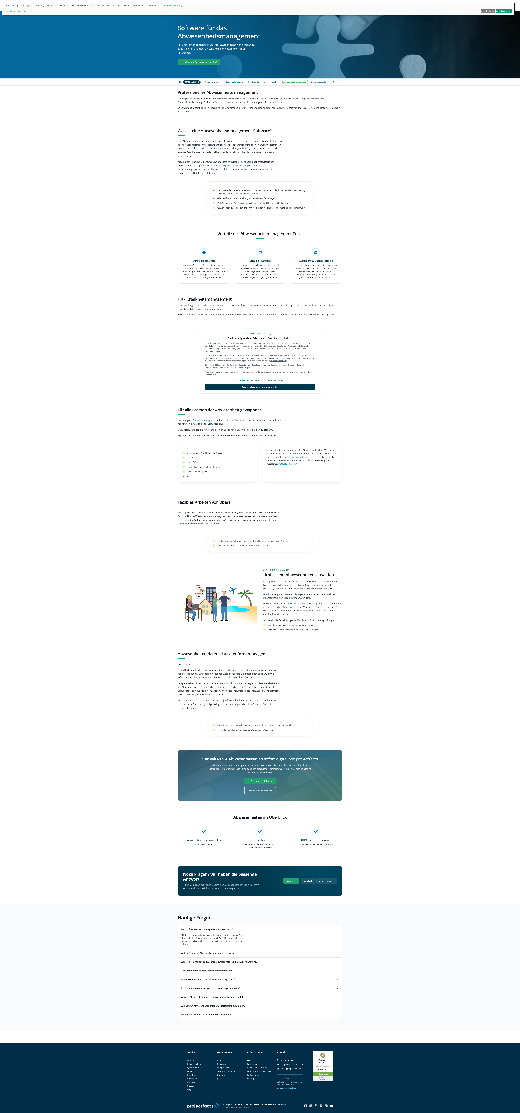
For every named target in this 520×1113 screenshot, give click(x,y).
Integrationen (223, 1067)
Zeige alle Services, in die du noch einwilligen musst (260, 380)
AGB (249, 1060)
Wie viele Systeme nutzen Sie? (201, 62)
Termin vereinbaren (262, 781)
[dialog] (259, 9)
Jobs (219, 1078)
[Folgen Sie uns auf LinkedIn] (326, 1105)
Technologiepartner (226, 1071)
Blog (219, 1060)
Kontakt (289, 881)
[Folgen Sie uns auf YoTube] (331, 1105)
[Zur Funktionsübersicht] (180, 82)
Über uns (221, 1075)
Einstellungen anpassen (15, 11)
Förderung (192, 1082)
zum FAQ (308, 881)
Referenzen (222, 1064)
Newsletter (192, 1078)
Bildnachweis (253, 1075)
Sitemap (251, 1078)
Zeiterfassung (218, 165)
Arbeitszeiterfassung (213, 82)
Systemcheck (193, 1067)
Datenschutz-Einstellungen (237, 1107)
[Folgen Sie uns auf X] (310, 1105)
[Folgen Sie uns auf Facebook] (305, 1105)
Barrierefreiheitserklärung (259, 1071)
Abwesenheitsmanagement (295, 82)
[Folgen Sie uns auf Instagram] (315, 1105)
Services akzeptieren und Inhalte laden (260, 387)
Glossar (190, 1086)
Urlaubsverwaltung (272, 82)
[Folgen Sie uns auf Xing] (321, 1105)
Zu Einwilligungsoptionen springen (260, 333)
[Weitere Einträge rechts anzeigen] (341, 82)
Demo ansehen (194, 1064)
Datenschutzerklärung (278, 361)
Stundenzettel (253, 82)
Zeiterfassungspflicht (319, 82)
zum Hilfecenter (326, 881)
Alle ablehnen (487, 11)
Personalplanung (201, 420)
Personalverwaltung (237, 165)
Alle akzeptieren (503, 11)
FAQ (189, 1089)
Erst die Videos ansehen (260, 790)
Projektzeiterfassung (234, 82)
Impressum (252, 1064)
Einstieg (190, 1060)
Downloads (192, 1075)
